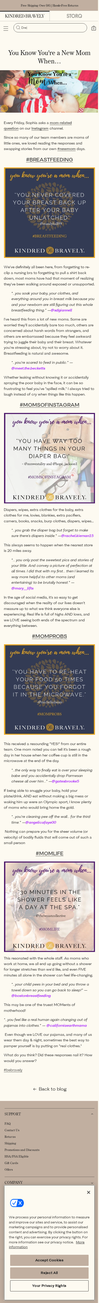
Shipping (10, 1155)
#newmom (66, 147)
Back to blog (51, 1101)
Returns (10, 1148)
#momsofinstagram (47, 405)
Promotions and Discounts (22, 1161)
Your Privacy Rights (47, 1286)
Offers (9, 1181)
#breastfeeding (47, 157)
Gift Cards (11, 1174)
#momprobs (47, 644)
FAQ (8, 1135)
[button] (5, 28)
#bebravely (13, 1081)
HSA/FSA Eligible (17, 1168)
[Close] (84, 1192)
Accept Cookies (47, 1260)
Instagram (39, 127)
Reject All (47, 1273)
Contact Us (12, 1142)
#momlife (47, 863)
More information (54, 1247)
